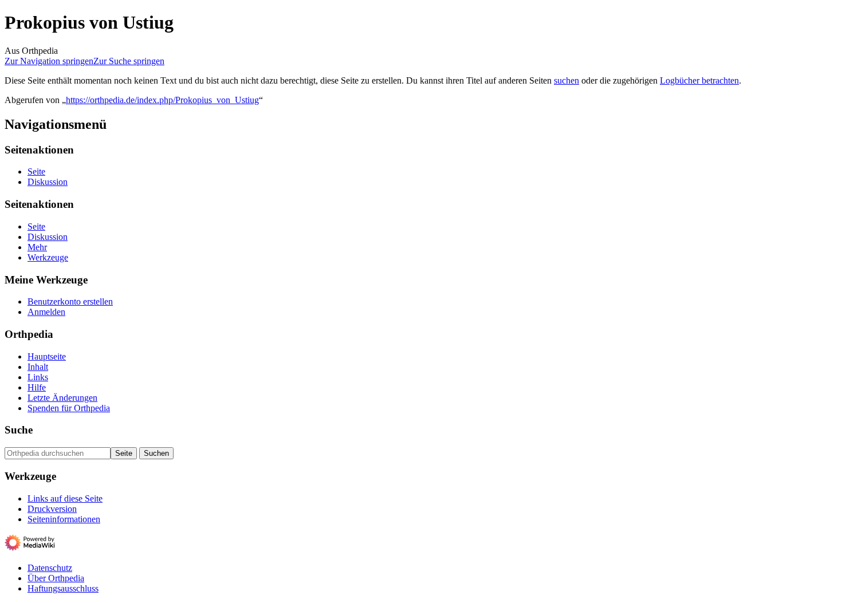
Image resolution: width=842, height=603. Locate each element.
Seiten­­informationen (63, 519)
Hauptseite (46, 356)
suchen (566, 80)
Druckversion (52, 509)
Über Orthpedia (55, 578)
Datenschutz (49, 568)
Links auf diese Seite (65, 498)
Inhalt (37, 367)
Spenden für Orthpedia (68, 408)
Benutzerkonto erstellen (70, 301)
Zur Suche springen (128, 61)
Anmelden (46, 312)
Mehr (37, 247)
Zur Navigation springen (49, 61)
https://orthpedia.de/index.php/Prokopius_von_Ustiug (162, 100)
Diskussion (47, 182)
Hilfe (36, 387)
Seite (36, 171)
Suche (19, 430)
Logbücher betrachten (699, 80)
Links (37, 377)
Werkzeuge (47, 257)
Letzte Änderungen (62, 398)
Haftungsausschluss (63, 588)
